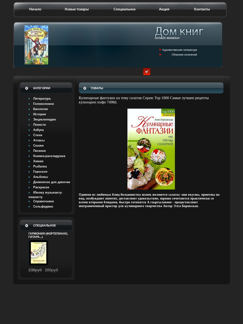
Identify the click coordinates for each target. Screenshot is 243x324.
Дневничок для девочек (51, 182)
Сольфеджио (43, 206)
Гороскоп (40, 171)
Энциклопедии (44, 119)
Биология (40, 109)
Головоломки (43, 104)
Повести (39, 124)
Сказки (38, 145)
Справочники (43, 201)
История (39, 114)
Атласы (39, 140)
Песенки (39, 151)
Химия (38, 161)
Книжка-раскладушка (49, 156)
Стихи (37, 135)
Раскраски (41, 187)
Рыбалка (40, 166)
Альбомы (40, 177)
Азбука (38, 130)
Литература (42, 98)
